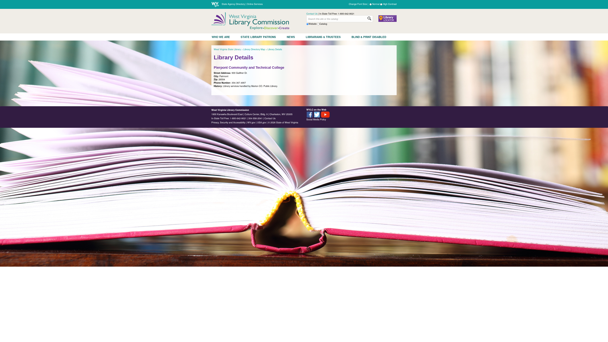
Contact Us (311, 13)
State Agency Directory (233, 4)
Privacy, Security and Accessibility (228, 122)
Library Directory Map (254, 49)
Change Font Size (358, 4)
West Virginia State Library (227, 49)
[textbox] (339, 18)
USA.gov (261, 122)
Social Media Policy (316, 119)
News (291, 37)
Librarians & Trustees (323, 37)
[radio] (371, 4)
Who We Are (221, 37)
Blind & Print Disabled (369, 37)
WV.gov (251, 122)
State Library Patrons (258, 37)
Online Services (255, 4)
